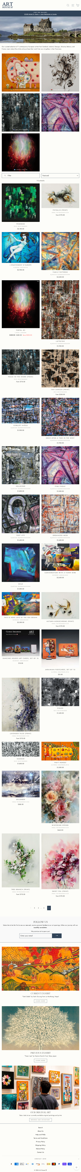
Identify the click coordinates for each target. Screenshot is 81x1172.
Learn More (40, 1060)
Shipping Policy (40, 1145)
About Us (40, 1131)
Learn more (40, 1001)
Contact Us (40, 1152)
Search (40, 1127)
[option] (40, 13)
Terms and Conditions (40, 1138)
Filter (9, 175)
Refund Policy (40, 1149)
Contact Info (40, 1159)
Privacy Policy (40, 1142)
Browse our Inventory (40, 1120)
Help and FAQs (40, 1134)
